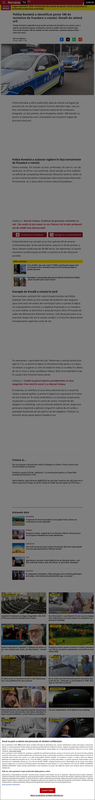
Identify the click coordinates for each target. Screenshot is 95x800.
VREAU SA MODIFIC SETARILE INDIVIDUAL (46, 795)
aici (27, 761)
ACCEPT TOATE (47, 790)
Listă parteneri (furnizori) (11, 784)
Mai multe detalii (15, 751)
